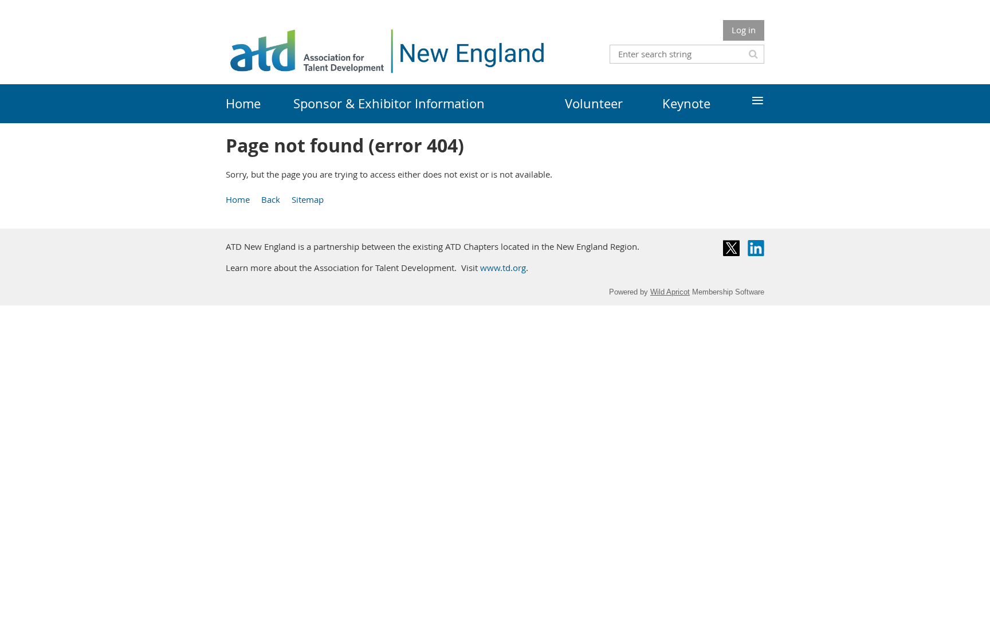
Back (270, 199)
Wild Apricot (670, 292)
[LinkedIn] (756, 248)
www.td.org (503, 267)
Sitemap (308, 199)
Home (238, 199)
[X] (731, 248)
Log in (744, 30)
